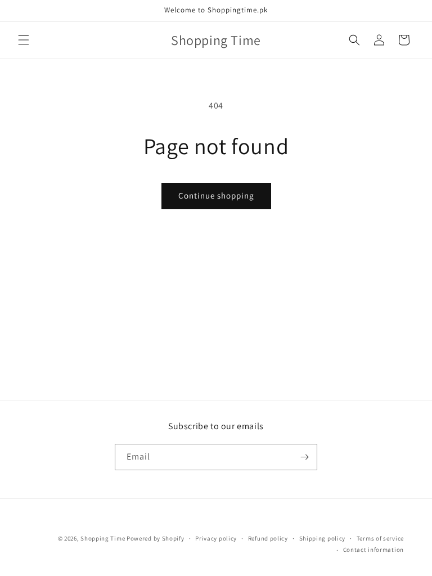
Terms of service (380, 538)
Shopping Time (102, 538)
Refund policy (268, 538)
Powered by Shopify (155, 538)
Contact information (373, 550)
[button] (23, 40)
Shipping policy (322, 538)
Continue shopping (216, 195)
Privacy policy (216, 538)
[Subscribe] (304, 457)
